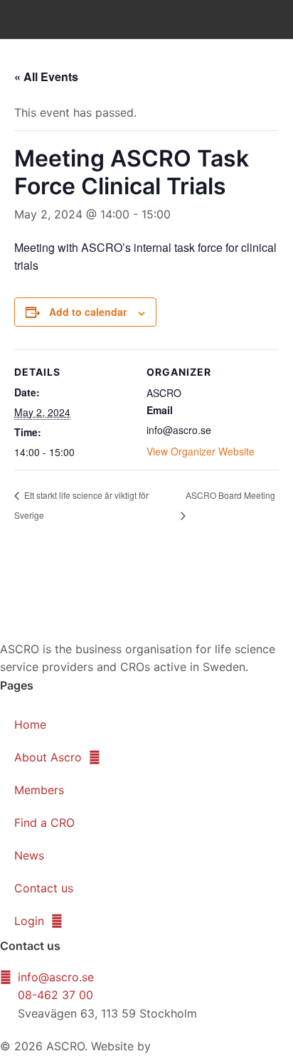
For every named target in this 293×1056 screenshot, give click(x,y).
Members (39, 790)
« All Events (46, 76)
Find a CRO (44, 822)
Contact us (43, 888)
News (29, 855)
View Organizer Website (200, 451)
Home (30, 724)
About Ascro (48, 757)
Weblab (174, 1046)
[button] (265, 19)
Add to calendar (88, 312)
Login (29, 921)
